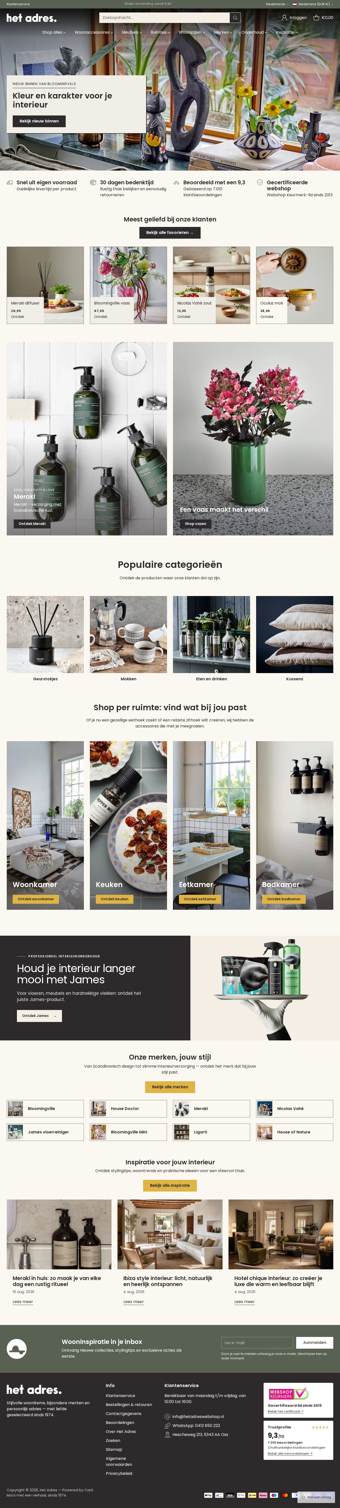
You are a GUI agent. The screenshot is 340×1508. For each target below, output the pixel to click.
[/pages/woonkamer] (45, 825)
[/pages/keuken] (128, 825)
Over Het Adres (121, 1431)
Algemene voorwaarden (119, 1461)
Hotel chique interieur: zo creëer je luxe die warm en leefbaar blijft (278, 1281)
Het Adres (48, 1490)
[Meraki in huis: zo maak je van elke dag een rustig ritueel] (59, 1235)
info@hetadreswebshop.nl (198, 1416)
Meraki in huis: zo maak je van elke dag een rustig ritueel (57, 1281)
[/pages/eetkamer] (211, 825)
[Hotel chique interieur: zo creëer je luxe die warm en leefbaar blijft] (280, 1235)
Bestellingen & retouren (129, 1404)
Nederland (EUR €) (314, 4)
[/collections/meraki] (87, 438)
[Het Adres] (32, 18)
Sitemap (114, 1449)
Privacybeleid (119, 1473)
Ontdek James (39, 1015)
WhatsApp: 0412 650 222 (196, 1425)
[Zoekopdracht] (235, 17)
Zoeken (113, 1440)
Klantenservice (120, 1396)
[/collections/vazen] (253, 438)
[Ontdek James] (265, 988)
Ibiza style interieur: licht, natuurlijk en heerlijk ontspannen (168, 1281)
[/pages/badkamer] (294, 825)
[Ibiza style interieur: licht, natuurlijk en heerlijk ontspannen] (169, 1235)
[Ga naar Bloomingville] (170, 89)
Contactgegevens (123, 1413)
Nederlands (275, 4)
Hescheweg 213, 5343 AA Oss (200, 1434)
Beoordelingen (120, 1422)
